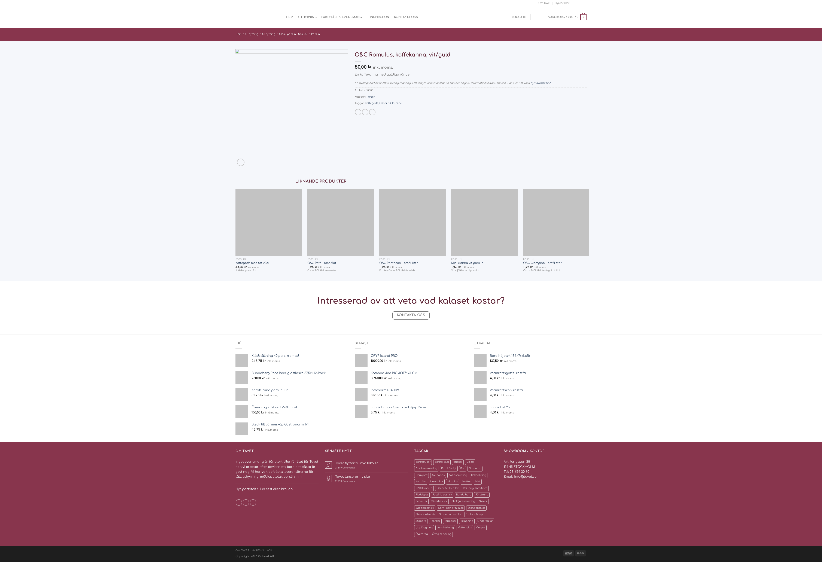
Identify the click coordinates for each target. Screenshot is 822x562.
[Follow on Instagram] (577, 3)
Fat (462, 468)
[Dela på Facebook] (358, 112)
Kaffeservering (458, 475)
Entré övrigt (448, 468)
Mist (477, 481)
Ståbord (420, 521)
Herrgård (421, 475)
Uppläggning (424, 527)
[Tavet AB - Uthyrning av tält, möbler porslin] (253, 17)
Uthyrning (307, 17)
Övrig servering (441, 534)
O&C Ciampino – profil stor (542, 263)
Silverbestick (439, 501)
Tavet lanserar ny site (352, 476)
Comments (345, 468)
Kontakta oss (406, 17)
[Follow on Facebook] (573, 3)
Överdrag (421, 534)
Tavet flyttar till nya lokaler (356, 463)
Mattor (466, 481)
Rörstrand (481, 494)
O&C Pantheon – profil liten (398, 263)
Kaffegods (371, 103)
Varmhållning (445, 527)
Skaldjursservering (463, 501)
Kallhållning (478, 475)
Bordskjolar (442, 462)
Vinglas (480, 527)
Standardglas (476, 508)
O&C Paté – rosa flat (321, 263)
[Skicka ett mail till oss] (581, 3)
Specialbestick (424, 508)
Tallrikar (435, 521)
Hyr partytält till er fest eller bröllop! (264, 489)
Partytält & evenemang (341, 17)
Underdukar (485, 521)
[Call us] (585, 3)
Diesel (470, 462)
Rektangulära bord (475, 488)
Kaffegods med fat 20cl (252, 263)
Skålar (483, 501)
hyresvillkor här (540, 83)
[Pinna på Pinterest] (372, 112)
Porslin (315, 34)
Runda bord (463, 494)
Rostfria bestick (442, 494)
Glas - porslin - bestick (293, 34)
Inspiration (379, 17)
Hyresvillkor (562, 3)
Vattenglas (465, 527)
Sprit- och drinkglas (450, 508)
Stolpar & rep (474, 514)
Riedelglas (421, 494)
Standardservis (425, 514)
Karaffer (420, 481)
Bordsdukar (422, 462)
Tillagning (466, 521)
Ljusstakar (436, 481)
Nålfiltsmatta (423, 488)
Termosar (450, 521)
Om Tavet (544, 3)
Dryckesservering (426, 468)
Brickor (457, 462)
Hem (289, 17)
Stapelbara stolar (450, 514)
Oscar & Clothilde (390, 103)
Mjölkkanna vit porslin (467, 263)
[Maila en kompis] (365, 112)
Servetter (421, 501)
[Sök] (279, 17)
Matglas (452, 481)
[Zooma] (240, 162)
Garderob (475, 468)
